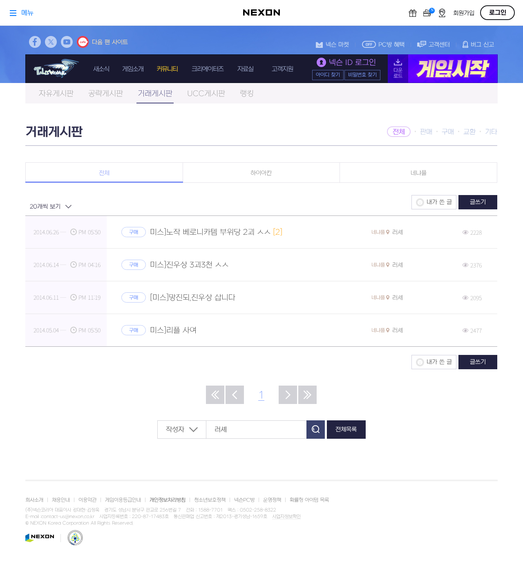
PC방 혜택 (391, 44)
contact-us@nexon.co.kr (67, 516)
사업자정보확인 (286, 516)
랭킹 (247, 94)
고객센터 (439, 44)
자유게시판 (56, 94)
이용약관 (87, 500)
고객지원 (282, 69)
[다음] (288, 395)
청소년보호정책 (210, 500)
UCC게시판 (206, 94)
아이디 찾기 (328, 75)
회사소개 (34, 500)
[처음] (215, 395)
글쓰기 (478, 202)
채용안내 (61, 500)
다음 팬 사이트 (110, 42)
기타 (491, 132)
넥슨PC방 (244, 500)
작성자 (175, 429)
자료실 (245, 69)
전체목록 (346, 429)
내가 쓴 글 (439, 202)
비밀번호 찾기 (362, 75)
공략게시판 (105, 94)
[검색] (315, 429)
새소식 (101, 69)
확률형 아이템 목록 (309, 500)
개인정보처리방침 (168, 500)
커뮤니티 (167, 69)
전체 (399, 132)
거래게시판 (155, 94)
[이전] (235, 395)
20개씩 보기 (45, 206)
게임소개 (132, 69)
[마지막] (307, 395)
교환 (469, 132)
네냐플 (419, 173)
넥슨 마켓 (337, 44)
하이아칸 (261, 173)
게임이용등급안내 (123, 500)
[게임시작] (443, 68)
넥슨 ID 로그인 (352, 62)
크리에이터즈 (208, 69)
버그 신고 (482, 44)
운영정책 (272, 500)
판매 (426, 132)
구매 (448, 132)
